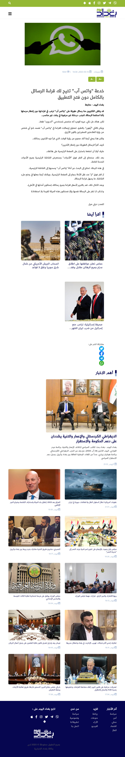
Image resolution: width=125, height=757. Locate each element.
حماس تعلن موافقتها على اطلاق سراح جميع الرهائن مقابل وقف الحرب (85, 267)
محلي (114, 722)
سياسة (113, 714)
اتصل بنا (75, 726)
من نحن (75, 708)
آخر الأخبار (112, 708)
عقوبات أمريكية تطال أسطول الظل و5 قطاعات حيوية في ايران (92, 502)
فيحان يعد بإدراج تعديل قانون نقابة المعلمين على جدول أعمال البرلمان (34, 643)
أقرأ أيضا (93, 214)
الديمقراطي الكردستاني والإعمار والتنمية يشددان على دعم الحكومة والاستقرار (84, 438)
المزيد (95, 708)
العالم (114, 730)
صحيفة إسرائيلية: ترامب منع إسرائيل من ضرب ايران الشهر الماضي (87, 328)
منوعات (94, 718)
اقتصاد (113, 726)
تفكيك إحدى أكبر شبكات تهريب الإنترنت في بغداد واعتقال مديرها (91, 643)
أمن (115, 718)
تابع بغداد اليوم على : (43, 708)
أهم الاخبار (104, 372)
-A (92, 79)
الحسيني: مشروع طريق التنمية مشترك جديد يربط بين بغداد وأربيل (35, 549)
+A (100, 79)
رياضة (95, 714)
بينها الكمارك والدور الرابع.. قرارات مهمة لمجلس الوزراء (96, 596)
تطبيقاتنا (74, 722)
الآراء (95, 722)
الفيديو (94, 726)
